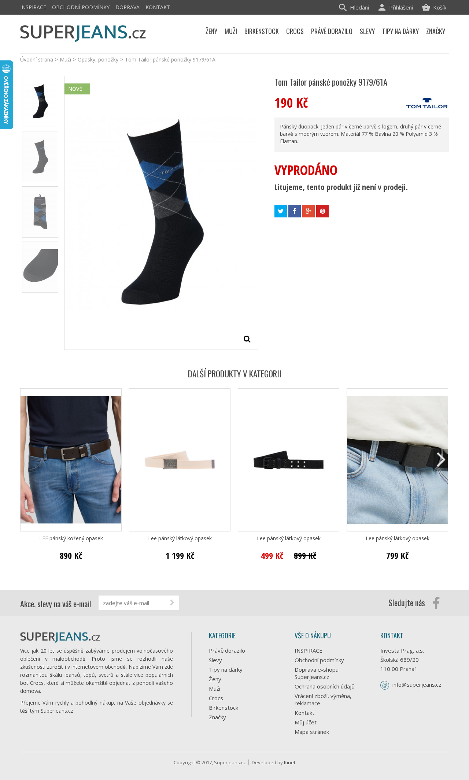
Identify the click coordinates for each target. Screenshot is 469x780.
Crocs (216, 698)
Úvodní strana (36, 59)
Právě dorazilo (227, 650)
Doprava (127, 7)
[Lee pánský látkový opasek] (179, 459)
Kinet (289, 762)
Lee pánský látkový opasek (180, 538)
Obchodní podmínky (81, 7)
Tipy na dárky (226, 669)
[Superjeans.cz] (83, 32)
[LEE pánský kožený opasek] (71, 459)
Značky (217, 717)
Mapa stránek (312, 731)
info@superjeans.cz (417, 684)
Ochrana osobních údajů (325, 686)
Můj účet (306, 722)
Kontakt (157, 7)
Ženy (215, 679)
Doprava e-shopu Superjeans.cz (317, 673)
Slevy (215, 660)
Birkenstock (223, 707)
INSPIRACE (33, 7)
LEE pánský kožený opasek (71, 538)
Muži (214, 688)
